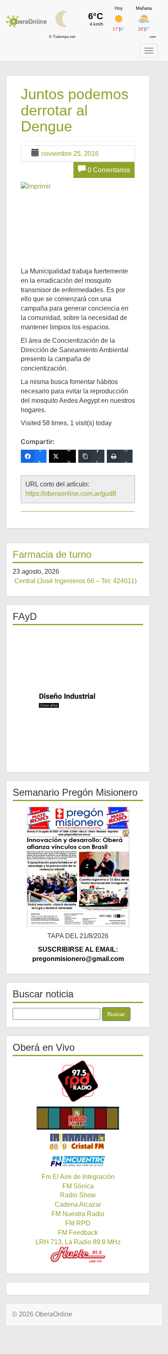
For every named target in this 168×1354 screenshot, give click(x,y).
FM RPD (78, 1223)
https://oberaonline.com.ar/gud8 (70, 493)
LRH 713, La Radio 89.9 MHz (78, 1242)
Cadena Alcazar (78, 1204)
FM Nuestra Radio (77, 1213)
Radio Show (78, 1195)
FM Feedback (78, 1232)
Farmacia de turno (52, 554)
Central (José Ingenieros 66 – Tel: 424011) (75, 580)
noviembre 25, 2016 (70, 153)
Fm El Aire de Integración (78, 1176)
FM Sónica (78, 1186)
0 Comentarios (109, 169)
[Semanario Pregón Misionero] (78, 866)
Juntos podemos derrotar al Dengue (74, 110)
